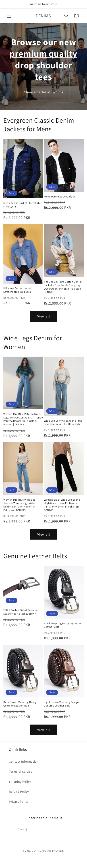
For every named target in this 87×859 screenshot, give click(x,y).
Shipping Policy (20, 782)
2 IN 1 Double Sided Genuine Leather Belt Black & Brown (20, 611)
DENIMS (36, 850)
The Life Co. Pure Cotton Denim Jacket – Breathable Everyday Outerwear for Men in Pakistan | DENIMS (63, 287)
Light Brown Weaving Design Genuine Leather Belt (61, 703)
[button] (9, 16)
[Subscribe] (69, 830)
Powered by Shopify (52, 850)
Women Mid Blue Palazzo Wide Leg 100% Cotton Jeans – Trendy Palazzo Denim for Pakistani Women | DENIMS (23, 419)
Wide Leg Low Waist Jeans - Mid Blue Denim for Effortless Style (63, 422)
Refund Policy (19, 792)
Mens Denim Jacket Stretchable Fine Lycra (22, 204)
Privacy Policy (18, 802)
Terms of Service (20, 772)
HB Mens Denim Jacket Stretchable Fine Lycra (17, 289)
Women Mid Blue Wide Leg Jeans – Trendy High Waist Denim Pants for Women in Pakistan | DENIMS (19, 505)
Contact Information (24, 761)
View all (43, 316)
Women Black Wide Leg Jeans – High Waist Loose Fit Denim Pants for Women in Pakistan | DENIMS (63, 505)
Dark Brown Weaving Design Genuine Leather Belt (20, 703)
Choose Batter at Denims (43, 92)
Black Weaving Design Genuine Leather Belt (63, 625)
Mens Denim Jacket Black (59, 196)
